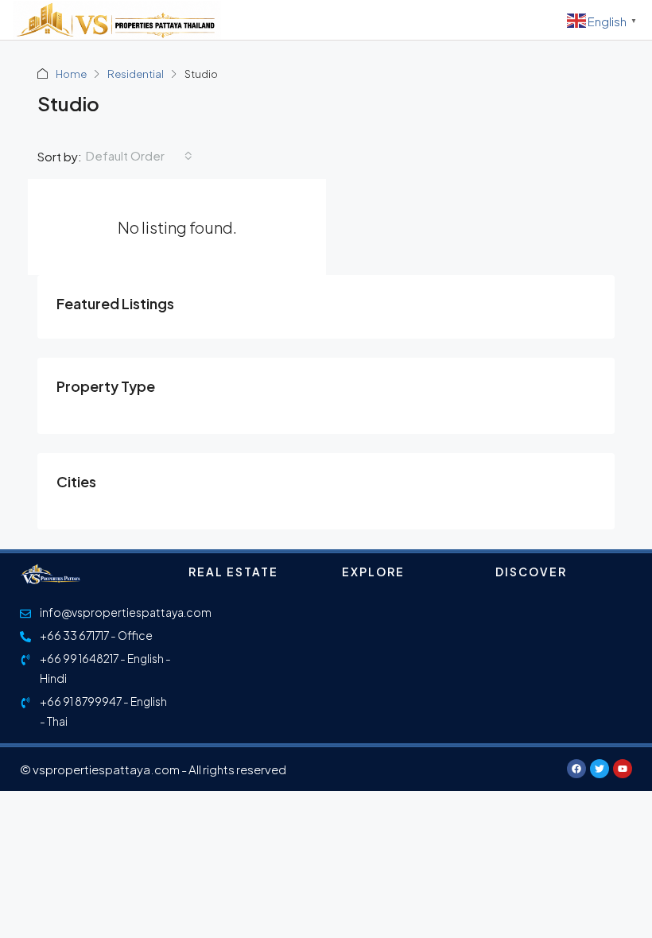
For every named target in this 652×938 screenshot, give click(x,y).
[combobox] (139, 155)
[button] (538, 20)
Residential (135, 74)
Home (71, 74)
